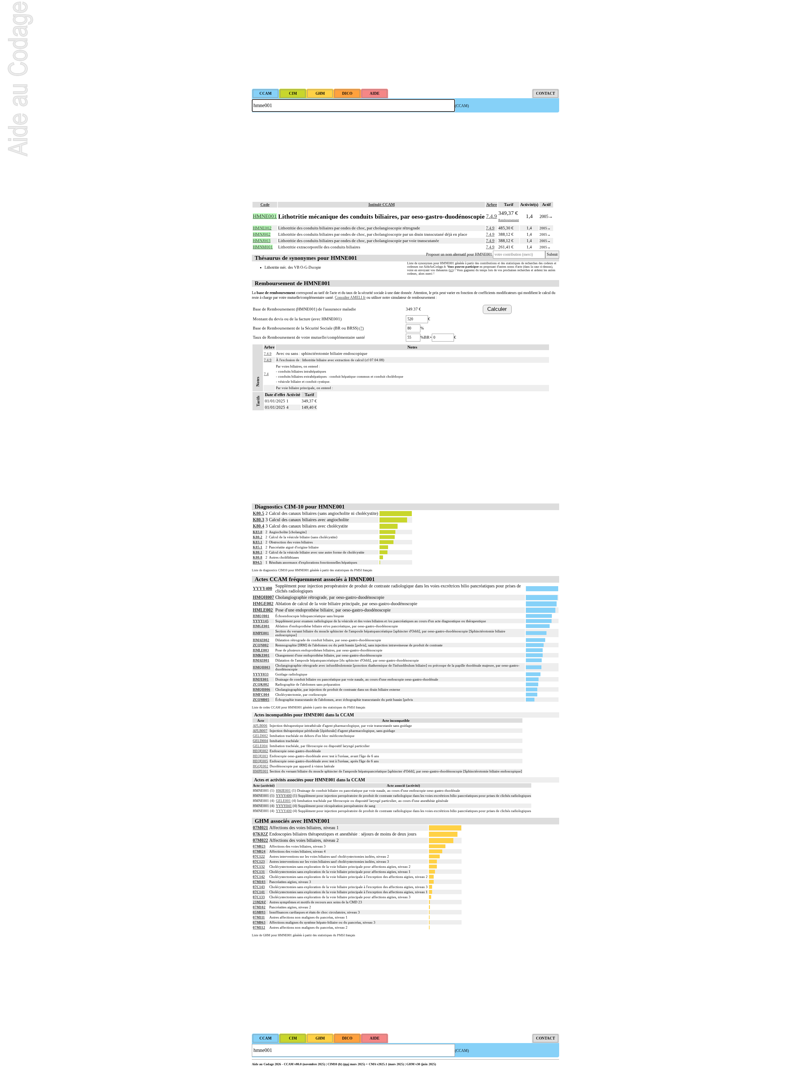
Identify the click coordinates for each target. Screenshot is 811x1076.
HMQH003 (261, 667)
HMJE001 (261, 679)
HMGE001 (261, 626)
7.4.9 (491, 216)
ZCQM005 (261, 699)
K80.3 (258, 519)
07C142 (259, 877)
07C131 (259, 872)
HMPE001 (261, 633)
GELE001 (283, 801)
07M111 (259, 917)
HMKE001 (261, 655)
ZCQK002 (261, 684)
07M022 (260, 840)
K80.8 (257, 557)
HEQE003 (260, 756)
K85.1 (257, 547)
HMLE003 (261, 650)
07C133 (259, 897)
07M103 (259, 882)
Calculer (497, 309)
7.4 (266, 374)
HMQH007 (263, 597)
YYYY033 (261, 674)
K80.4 (258, 526)
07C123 (259, 861)
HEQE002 (260, 751)
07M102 (259, 907)
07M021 (260, 827)
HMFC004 (261, 694)
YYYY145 (261, 621)
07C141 (259, 892)
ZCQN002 (261, 645)
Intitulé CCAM (381, 204)
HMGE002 (263, 603)
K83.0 (257, 532)
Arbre (491, 204)
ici (451, 270)
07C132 (259, 866)
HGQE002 (260, 766)
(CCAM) (462, 106)
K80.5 (258, 513)
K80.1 (257, 552)
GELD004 (260, 741)
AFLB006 (260, 725)
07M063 (259, 922)
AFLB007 (260, 731)
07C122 (259, 856)
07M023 (259, 846)
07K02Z (260, 834)
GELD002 (260, 736)
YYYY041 (284, 806)
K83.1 (257, 542)
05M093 (259, 912)
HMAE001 (261, 660)
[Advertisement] (405, 44)
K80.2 (257, 537)
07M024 (259, 851)
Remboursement (508, 220)
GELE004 (260, 746)
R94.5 (257, 562)
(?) (361, 328)
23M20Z (259, 902)
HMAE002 (261, 640)
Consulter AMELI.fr (350, 297)
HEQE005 (260, 761)
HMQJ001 (261, 616)
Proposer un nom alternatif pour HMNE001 (459, 254)
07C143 (259, 887)
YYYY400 (262, 588)
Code (265, 204)
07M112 (259, 927)
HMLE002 (263, 610)
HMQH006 (261, 689)
